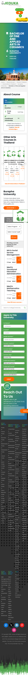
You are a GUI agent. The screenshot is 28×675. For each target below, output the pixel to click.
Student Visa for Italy (24, 467)
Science (3, 589)
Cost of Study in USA (17, 536)
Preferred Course (9, 366)
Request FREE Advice (19, 12)
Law (2, 609)
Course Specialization (10, 372)
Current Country (9, 343)
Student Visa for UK (24, 506)
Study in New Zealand (3, 516)
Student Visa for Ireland (24, 455)
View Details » (7, 174)
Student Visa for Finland (24, 480)
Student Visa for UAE (24, 538)
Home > (3, 82)
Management (4, 579)
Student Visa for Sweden (24, 486)
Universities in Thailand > (10, 84)
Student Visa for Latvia (24, 492)
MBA (2, 577)
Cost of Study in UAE (17, 566)
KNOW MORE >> (11, 208)
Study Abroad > (11, 82)
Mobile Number (8, 336)
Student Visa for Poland (24, 473)
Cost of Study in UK (17, 529)
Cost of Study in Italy (17, 481)
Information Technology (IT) (4, 585)
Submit (9, 379)
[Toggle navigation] (4, 13)
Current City (8, 355)
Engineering (4, 581)
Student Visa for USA (24, 512)
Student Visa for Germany (24, 437)
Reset (15, 237)
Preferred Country (9, 360)
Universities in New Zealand (11, 524)
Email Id (6, 330)
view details (20, 259)
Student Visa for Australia (24, 524)
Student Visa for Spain (24, 461)
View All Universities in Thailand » (15, 184)
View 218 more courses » (14, 302)
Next (24, 163)
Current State (8, 349)
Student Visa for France (24, 431)
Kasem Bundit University (13, 162)
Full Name (7, 323)
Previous (3, 163)
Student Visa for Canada (24, 518)
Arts (2, 591)
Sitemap (17, 597)
